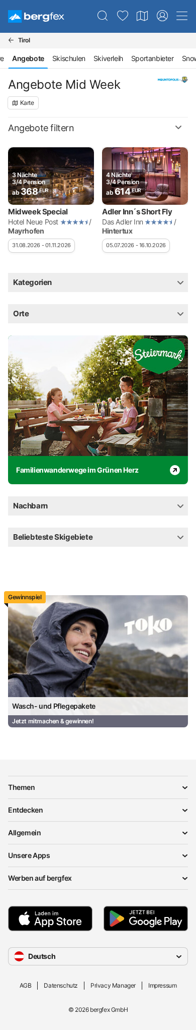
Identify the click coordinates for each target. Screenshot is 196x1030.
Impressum (162, 985)
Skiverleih (108, 58)
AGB (26, 985)
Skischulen (68, 58)
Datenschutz (61, 985)
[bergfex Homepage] (36, 16)
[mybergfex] (162, 16)
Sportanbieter (152, 58)
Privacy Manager (113, 985)
